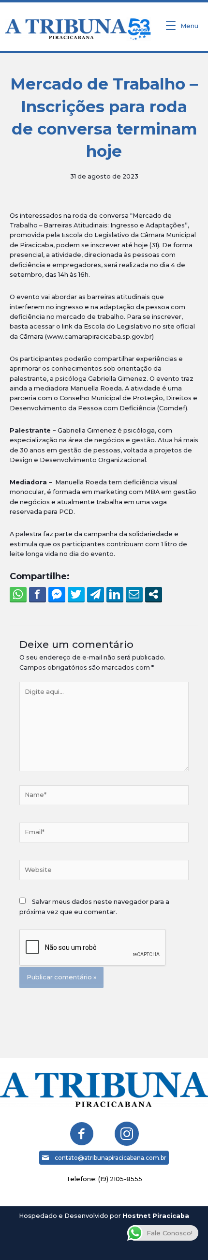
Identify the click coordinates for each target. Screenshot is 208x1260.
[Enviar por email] (134, 594)
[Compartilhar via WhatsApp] (18, 594)
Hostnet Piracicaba (155, 1215)
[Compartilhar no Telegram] (95, 594)
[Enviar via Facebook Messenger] (56, 594)
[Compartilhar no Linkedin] (114, 594)
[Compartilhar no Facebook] (37, 594)
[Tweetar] (76, 594)
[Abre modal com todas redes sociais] (153, 594)
